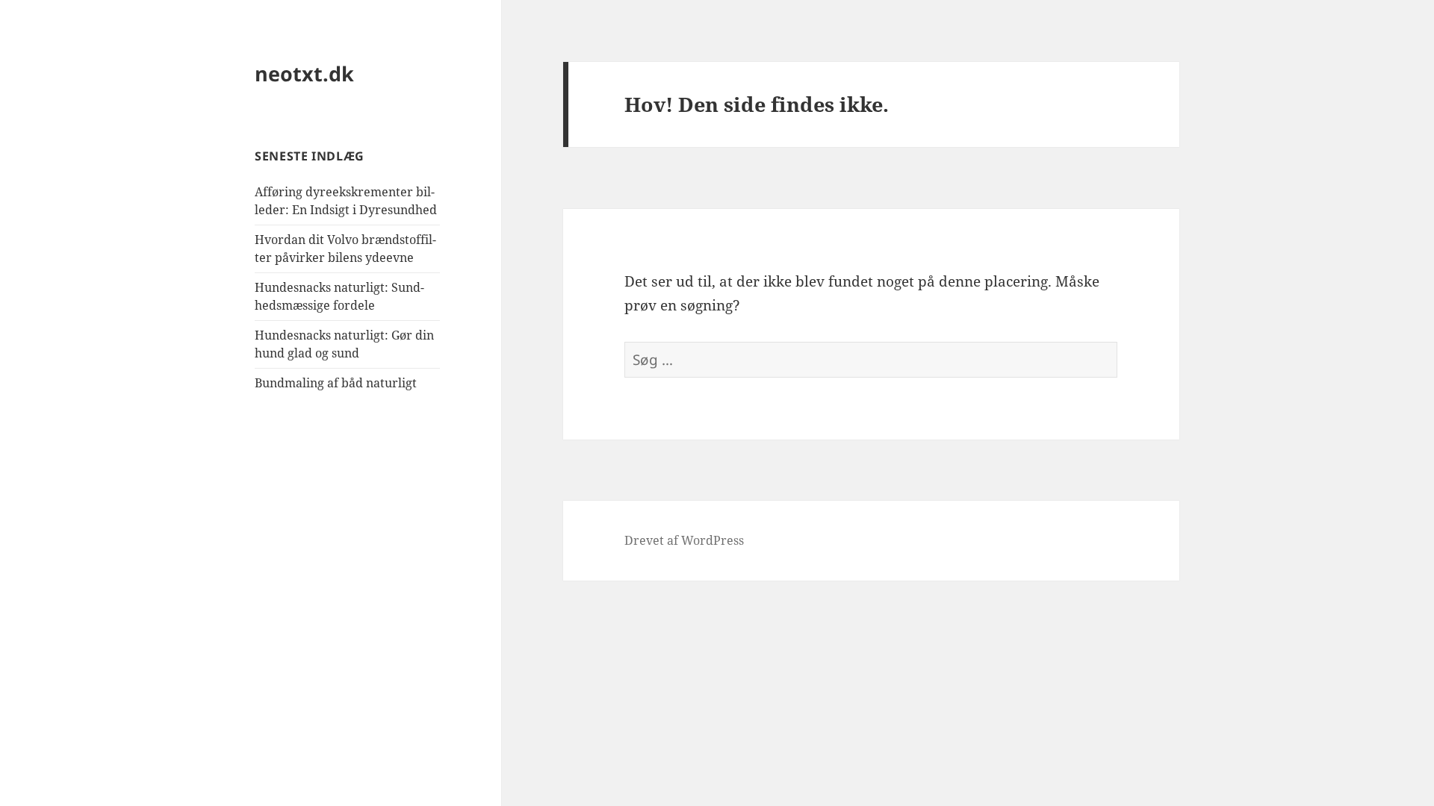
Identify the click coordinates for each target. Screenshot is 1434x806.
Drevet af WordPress (684, 540)
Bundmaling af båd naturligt (336, 383)
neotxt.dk (304, 73)
